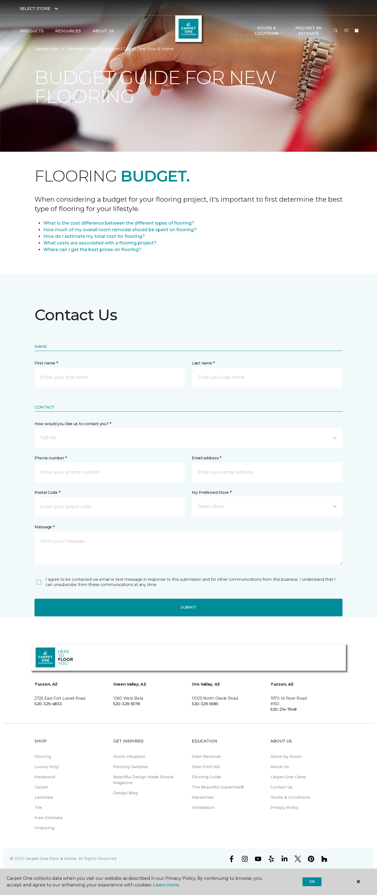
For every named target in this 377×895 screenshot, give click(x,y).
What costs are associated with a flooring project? (99, 243)
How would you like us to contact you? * (72, 424)
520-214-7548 (283, 709)
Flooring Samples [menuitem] (130, 766)
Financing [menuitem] (44, 827)
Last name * (203, 363)
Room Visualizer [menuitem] (129, 756)
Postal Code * (47, 492)
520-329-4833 (48, 703)
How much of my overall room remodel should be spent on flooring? (120, 229)
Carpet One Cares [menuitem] (288, 776)
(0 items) (357, 31)
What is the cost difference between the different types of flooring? (118, 223)
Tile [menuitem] (38, 807)
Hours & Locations (266, 30)
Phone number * (50, 458)
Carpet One (46, 48)
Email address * (206, 458)
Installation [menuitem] (203, 807)
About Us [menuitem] (279, 766)
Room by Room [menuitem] (285, 756)
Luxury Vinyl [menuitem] (46, 766)
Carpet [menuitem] (41, 787)
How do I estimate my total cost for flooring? (94, 236)
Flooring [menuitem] (42, 756)
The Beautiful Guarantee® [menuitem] (218, 787)
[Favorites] (346, 31)
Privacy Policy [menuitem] (284, 807)
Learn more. (166, 885)
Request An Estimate (308, 30)
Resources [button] (68, 30)
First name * (46, 363)
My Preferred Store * (211, 492)
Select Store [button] (35, 8)
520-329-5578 (126, 703)
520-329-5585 (205, 703)
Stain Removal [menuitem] (206, 756)
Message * (44, 527)
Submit (188, 607)
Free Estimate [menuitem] (48, 817)
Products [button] (32, 30)
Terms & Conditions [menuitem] (290, 797)
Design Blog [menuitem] (125, 792)
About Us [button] (103, 30)
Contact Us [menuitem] (281, 787)
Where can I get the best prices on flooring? (92, 249)
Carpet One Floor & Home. (51, 858)
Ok (312, 881)
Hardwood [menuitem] (44, 776)
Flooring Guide (81, 48)
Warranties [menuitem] (203, 797)
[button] (336, 31)
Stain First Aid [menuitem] (206, 766)
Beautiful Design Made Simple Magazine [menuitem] (143, 779)
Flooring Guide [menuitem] (206, 776)
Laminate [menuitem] (43, 797)
